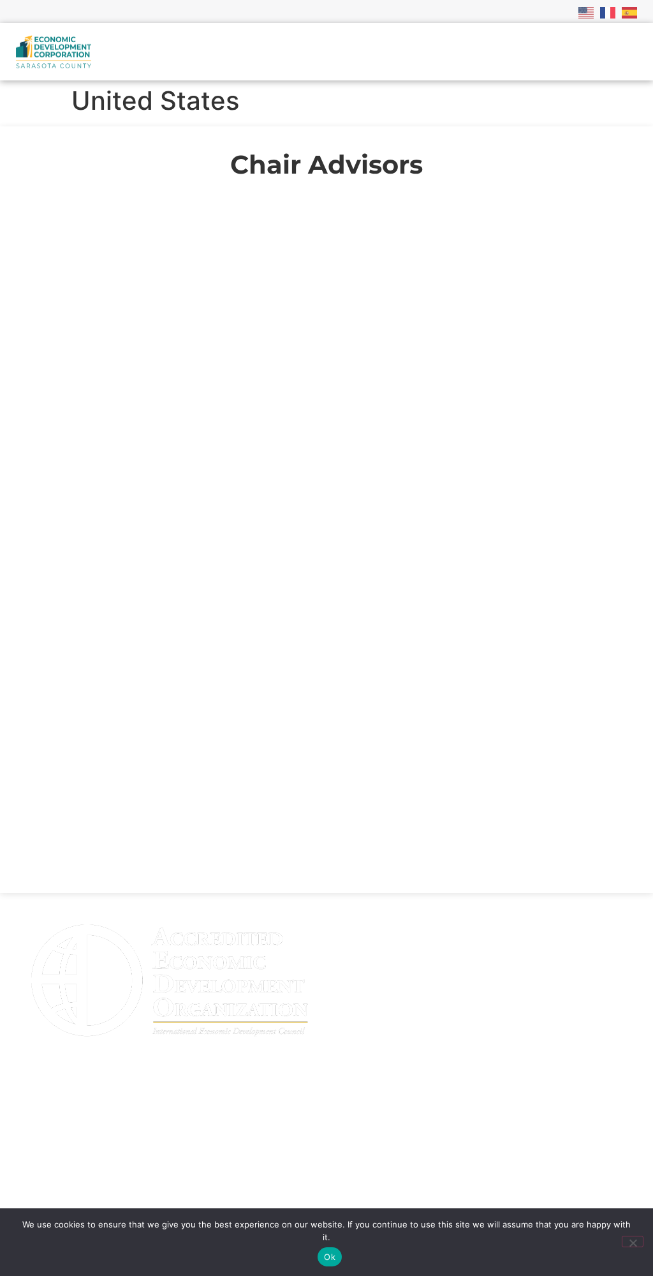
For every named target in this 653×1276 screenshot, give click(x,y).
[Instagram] (447, 1174)
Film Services (63, 1159)
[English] (586, 11)
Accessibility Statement (93, 1184)
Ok (329, 1257)
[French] (608, 11)
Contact (48, 1133)
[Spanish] (630, 11)
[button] (626, 51)
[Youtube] (384, 1174)
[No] (632, 1241)
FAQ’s (42, 1107)
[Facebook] (416, 1174)
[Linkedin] (352, 1174)
